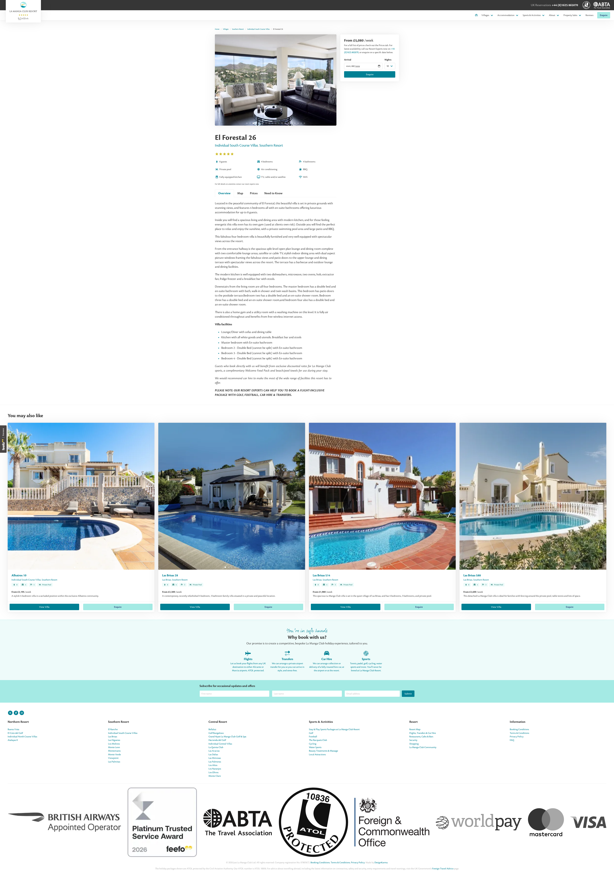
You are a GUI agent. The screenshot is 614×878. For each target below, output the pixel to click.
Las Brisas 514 (321, 575)
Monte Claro (215, 775)
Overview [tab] (224, 193)
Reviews (589, 15)
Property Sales (570, 15)
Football (313, 736)
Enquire (603, 15)
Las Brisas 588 (472, 575)
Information (517, 722)
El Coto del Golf (15, 733)
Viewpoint (113, 758)
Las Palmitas (114, 761)
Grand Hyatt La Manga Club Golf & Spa (227, 736)
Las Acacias (214, 750)
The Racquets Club (318, 740)
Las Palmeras (215, 761)
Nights (388, 59)
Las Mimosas (215, 758)
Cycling (312, 743)
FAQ (512, 740)
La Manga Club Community (422, 747)
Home (217, 29)
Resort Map (414, 729)
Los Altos (213, 765)
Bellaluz (212, 729)
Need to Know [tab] (273, 193)
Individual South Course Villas (258, 29)
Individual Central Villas (220, 743)
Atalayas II (13, 740)
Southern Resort (238, 29)
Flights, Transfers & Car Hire (422, 733)
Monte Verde (114, 754)
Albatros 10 (19, 575)
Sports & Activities (532, 15)
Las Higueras (114, 740)
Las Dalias (213, 754)
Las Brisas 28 (170, 575)
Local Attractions (317, 754)
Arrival (347, 59)
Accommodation (505, 15)
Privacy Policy (516, 736)
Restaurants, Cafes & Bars (421, 736)
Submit (408, 693)
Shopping (414, 743)
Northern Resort (18, 722)
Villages (485, 15)
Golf (311, 733)
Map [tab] (240, 193)
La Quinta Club (216, 747)
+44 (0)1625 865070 (565, 5)
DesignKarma (381, 862)
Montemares (114, 750)
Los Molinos (114, 743)
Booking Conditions (519, 729)
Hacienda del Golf (217, 740)
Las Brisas (166, 579)
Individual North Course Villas (22, 736)
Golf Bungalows (216, 733)
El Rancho (113, 729)
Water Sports (315, 747)
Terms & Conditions (519, 733)
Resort (413, 722)
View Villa (44, 606)
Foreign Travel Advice (442, 868)
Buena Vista (13, 729)
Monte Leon (114, 747)
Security (413, 740)
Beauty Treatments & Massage (323, 750)
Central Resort (218, 722)
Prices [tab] (254, 193)
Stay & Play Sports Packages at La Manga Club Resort (334, 729)
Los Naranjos (215, 768)
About (552, 15)
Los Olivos (213, 772)
